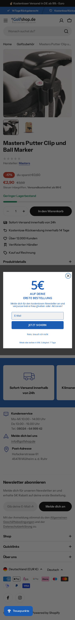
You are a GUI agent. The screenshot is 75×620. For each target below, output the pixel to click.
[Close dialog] (68, 275)
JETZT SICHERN (37, 325)
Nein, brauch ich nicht (37, 334)
